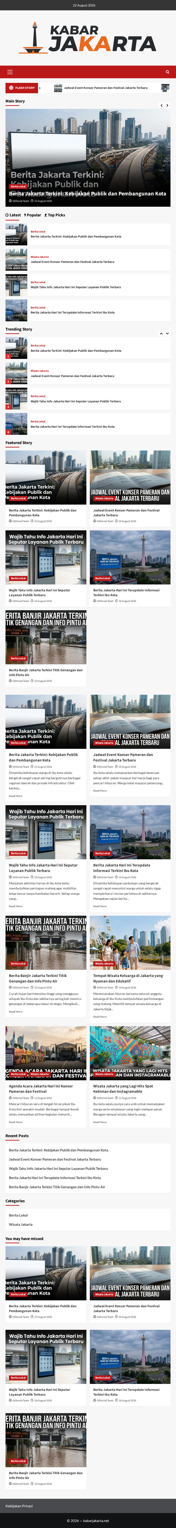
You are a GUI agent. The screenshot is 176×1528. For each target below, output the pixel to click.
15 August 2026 (43, 681)
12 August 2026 (127, 1098)
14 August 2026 (127, 988)
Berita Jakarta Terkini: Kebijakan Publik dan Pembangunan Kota (76, 236)
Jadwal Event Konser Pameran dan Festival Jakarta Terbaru (82, 194)
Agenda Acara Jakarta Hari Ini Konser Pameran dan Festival (41, 1089)
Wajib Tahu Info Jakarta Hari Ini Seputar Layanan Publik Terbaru (76, 376)
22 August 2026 (43, 521)
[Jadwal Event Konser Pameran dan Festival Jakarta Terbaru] (16, 348)
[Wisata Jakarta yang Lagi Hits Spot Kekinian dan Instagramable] (130, 1053)
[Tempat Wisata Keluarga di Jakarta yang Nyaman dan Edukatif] (130, 943)
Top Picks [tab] (56, 215)
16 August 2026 (127, 601)
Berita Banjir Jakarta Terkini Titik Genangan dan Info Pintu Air (74, 426)
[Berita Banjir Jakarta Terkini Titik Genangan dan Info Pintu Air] (16, 424)
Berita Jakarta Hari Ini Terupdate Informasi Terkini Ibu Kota (73, 401)
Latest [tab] (15, 215)
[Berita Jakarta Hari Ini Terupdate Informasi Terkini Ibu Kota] (16, 399)
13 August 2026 (43, 1098)
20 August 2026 (43, 201)
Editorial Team (21, 201)
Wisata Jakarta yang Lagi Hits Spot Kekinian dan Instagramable (123, 1089)
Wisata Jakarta (20, 187)
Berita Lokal (38, 371)
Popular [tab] (33, 215)
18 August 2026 (43, 601)
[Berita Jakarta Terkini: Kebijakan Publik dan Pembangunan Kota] (16, 234)
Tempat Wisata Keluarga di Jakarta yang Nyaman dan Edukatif (128, 978)
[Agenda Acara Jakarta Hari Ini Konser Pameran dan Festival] (46, 1053)
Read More (15, 796)
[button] (10, 71)
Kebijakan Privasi (19, 1506)
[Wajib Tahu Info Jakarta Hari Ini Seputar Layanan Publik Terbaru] (16, 373)
